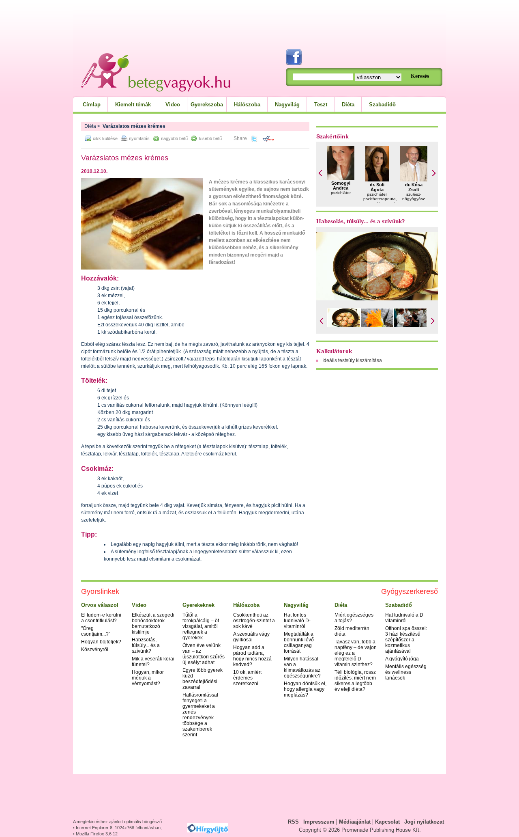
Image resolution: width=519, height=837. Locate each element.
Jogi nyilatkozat (424, 822)
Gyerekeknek (198, 605)
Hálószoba (247, 104)
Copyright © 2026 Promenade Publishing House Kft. (360, 830)
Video (172, 104)
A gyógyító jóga (402, 659)
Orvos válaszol (99, 605)
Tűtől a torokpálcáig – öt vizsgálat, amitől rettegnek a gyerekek (200, 626)
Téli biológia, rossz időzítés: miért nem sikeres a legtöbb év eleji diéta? (355, 680)
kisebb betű (210, 138)
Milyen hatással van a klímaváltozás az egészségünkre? (302, 667)
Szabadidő (382, 104)
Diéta (348, 104)
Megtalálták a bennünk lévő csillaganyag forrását (299, 642)
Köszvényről (94, 649)
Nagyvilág (287, 104)
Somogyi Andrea (340, 185)
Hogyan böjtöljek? (101, 642)
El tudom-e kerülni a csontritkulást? (101, 617)
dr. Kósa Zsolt (413, 187)
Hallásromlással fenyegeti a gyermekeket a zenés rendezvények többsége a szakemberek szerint (200, 715)
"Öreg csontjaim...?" (95, 631)
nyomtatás (139, 138)
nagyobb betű (174, 138)
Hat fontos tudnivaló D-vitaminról (297, 620)
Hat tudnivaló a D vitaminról (404, 617)
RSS (293, 822)
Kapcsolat (387, 822)
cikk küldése (105, 138)
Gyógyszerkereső (409, 591)
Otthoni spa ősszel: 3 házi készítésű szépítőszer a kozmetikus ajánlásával (406, 640)
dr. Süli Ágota (377, 187)
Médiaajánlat (355, 822)
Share (240, 138)
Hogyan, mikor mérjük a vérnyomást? (148, 677)
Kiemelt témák (133, 104)
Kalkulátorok (334, 351)
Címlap (92, 104)
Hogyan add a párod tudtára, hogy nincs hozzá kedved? (252, 656)
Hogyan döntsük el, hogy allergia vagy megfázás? (305, 689)
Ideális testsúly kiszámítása (352, 360)
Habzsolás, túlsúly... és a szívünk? (360, 221)
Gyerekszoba (207, 104)
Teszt (320, 104)
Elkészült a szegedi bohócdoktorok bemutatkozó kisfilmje (153, 623)
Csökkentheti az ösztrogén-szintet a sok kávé (254, 620)
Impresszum (319, 822)
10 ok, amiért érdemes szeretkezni (247, 677)
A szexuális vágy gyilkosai (251, 637)
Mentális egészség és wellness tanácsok (406, 672)
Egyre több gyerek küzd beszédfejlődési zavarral (202, 678)
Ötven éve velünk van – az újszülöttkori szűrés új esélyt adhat (203, 654)
